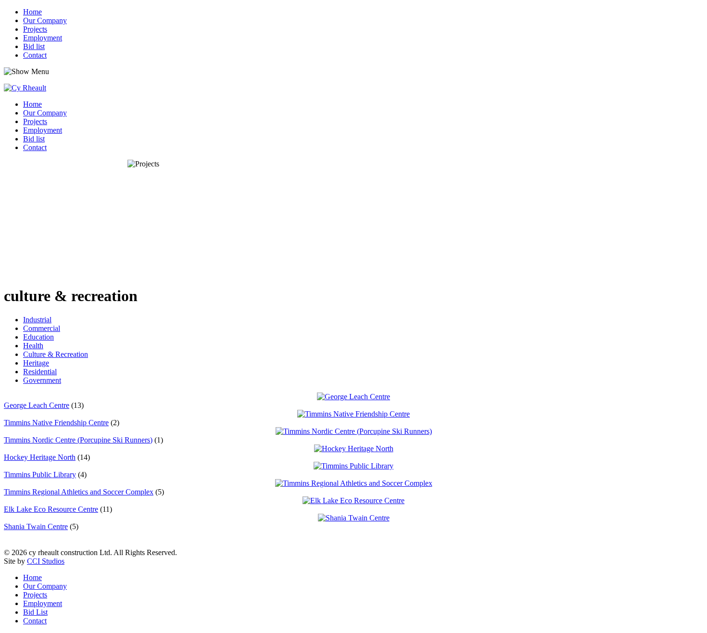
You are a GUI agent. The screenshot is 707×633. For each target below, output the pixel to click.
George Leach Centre (36, 405)
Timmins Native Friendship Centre (56, 422)
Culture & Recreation (55, 354)
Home (32, 12)
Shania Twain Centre (36, 526)
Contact (35, 55)
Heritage (36, 363)
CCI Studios (45, 561)
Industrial (37, 320)
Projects (35, 29)
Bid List (35, 612)
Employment (42, 38)
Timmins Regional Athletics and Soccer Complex (78, 492)
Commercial (41, 328)
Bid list (34, 46)
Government (42, 380)
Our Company (45, 20)
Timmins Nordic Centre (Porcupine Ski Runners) (78, 440)
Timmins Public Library (40, 474)
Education (38, 337)
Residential (40, 371)
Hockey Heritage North (40, 457)
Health (33, 346)
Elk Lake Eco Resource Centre (51, 509)
